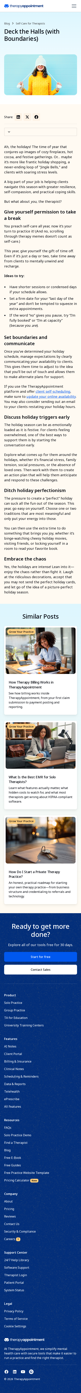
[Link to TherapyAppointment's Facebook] (6, 1371)
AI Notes (10, 1046)
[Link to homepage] (24, 1340)
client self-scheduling (53, 391)
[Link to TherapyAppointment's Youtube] (23, 1371)
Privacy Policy (13, 1311)
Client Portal (13, 1054)
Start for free (40, 957)
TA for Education (16, 1018)
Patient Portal (14, 1283)
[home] (24, 6)
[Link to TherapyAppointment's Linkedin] (14, 1371)
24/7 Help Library (16, 1260)
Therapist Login (15, 1275)
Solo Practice (13, 1003)
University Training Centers (24, 1025)
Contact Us (11, 1224)
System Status (14, 1290)
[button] (73, 6)
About (8, 1201)
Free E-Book (12, 1158)
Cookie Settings (15, 1326)
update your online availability (51, 396)
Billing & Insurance (17, 1061)
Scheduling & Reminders (21, 1076)
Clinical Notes (14, 1069)
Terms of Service (16, 1319)
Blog (7, 1150)
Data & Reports (15, 1084)
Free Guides (12, 1165)
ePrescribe (11, 1099)
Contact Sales (40, 970)
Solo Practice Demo (17, 1135)
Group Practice (14, 1010)
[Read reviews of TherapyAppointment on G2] (31, 1371)
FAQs (7, 1128)
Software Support (16, 1267)
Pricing (9, 1209)
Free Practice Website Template (26, 1173)
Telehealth (12, 1091)
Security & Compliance (20, 1231)
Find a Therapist (16, 1143)
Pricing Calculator (20, 1180)
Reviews (10, 1216)
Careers (11, 1239)
